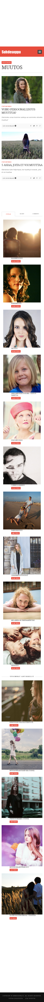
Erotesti (14, 348)
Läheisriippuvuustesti (19, 575)
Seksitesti (14, 665)
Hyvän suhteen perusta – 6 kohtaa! (23, 915)
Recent (22, 214)
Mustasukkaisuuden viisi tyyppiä (22, 770)
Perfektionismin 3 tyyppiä (19, 819)
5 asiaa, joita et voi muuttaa (22, 165)
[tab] (8, 214)
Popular (8, 214)
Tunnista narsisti (18, 485)
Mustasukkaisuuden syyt (19, 867)
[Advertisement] (22, 23)
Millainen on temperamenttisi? (23, 620)
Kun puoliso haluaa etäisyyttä (21, 722)
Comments (35, 214)
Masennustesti (17, 258)
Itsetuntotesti (16, 440)
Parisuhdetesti (16, 530)
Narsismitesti (16, 303)
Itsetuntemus (6, 106)
